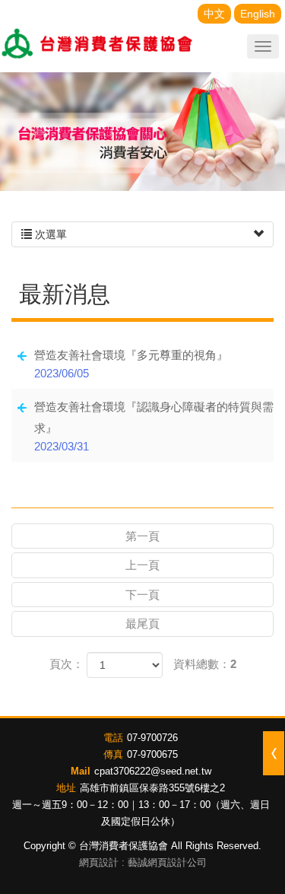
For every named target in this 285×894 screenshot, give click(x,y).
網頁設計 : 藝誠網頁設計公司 (143, 862)
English (257, 14)
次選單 (49, 234)
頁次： (66, 663)
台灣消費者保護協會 (98, 46)
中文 (214, 14)
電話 (113, 737)
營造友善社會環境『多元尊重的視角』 (131, 364)
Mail (80, 771)
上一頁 (142, 564)
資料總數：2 (204, 663)
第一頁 (142, 536)
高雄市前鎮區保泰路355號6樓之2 (152, 788)
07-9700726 (152, 737)
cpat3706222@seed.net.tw (152, 771)
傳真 (113, 754)
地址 (66, 788)
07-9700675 (152, 754)
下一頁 (142, 594)
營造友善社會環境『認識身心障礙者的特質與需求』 (154, 426)
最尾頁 (142, 623)
